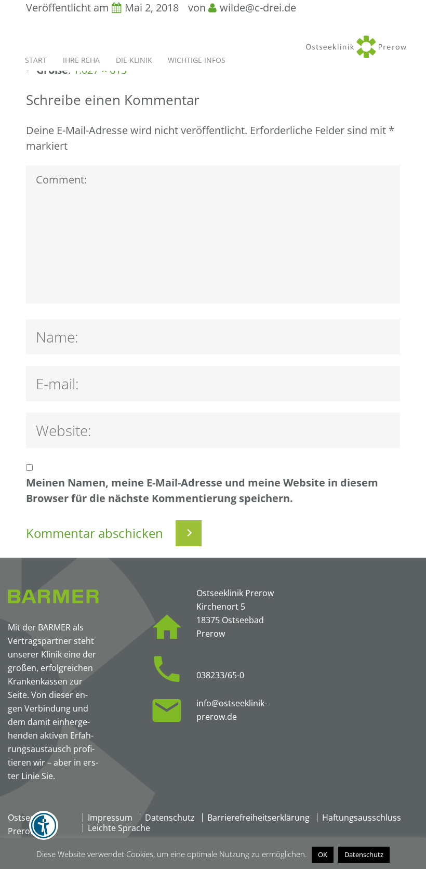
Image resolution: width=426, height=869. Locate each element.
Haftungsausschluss (361, 817)
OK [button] (322, 854)
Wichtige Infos (196, 60)
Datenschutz (170, 817)
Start (36, 60)
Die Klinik (134, 60)
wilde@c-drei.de (258, 8)
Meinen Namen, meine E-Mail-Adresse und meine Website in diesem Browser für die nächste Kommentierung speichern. (202, 490)
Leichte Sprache (119, 828)
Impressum (110, 817)
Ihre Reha (81, 60)
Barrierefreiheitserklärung (258, 817)
